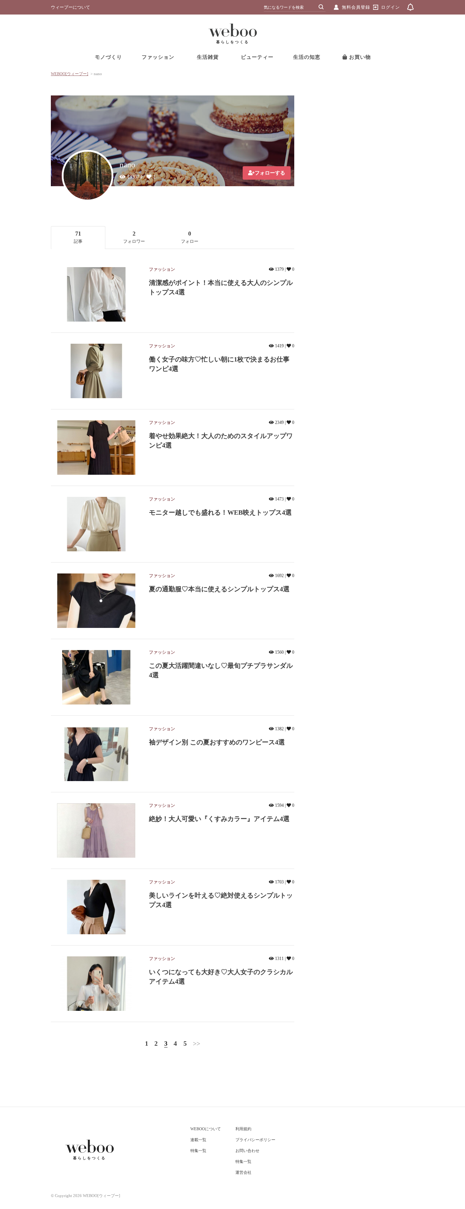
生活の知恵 (306, 57)
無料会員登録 (356, 7)
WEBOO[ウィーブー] (69, 74)
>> (196, 1043)
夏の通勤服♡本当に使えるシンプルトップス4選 (219, 589)
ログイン (390, 7)
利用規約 (243, 1129)
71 (78, 237)
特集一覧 (198, 1150)
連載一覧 (198, 1139)
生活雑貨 (208, 57)
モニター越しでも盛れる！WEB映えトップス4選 (220, 512)
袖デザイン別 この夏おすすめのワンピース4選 (217, 742)
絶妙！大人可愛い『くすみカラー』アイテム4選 (219, 818)
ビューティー (257, 57)
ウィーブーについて (70, 7)
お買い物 (359, 57)
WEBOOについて (205, 1129)
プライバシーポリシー (255, 1139)
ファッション (158, 57)
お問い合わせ (247, 1150)
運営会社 (243, 1172)
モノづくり (108, 57)
